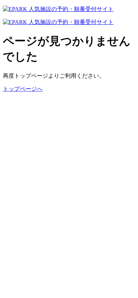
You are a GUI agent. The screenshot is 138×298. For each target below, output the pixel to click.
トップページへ (22, 89)
